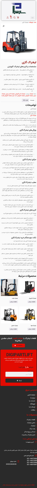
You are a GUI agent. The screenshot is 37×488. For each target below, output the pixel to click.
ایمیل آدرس (30, 371)
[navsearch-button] (18, 17)
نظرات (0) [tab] (25, 100)
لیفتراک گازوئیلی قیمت (6, 96)
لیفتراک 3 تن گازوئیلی (20, 94)
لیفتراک (31, 94)
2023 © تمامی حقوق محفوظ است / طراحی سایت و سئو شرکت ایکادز (18, 485)
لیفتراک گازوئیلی (29, 96)
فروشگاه (31, 22)
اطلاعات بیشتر (32, 302)
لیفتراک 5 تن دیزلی (10, 94)
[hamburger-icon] (32, 17)
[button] (3, 26)
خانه (35, 22)
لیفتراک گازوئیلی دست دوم (18, 96)
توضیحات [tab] (32, 100)
